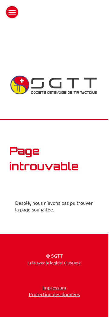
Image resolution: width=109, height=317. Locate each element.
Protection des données (54, 294)
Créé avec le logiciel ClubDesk (54, 262)
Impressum (54, 287)
